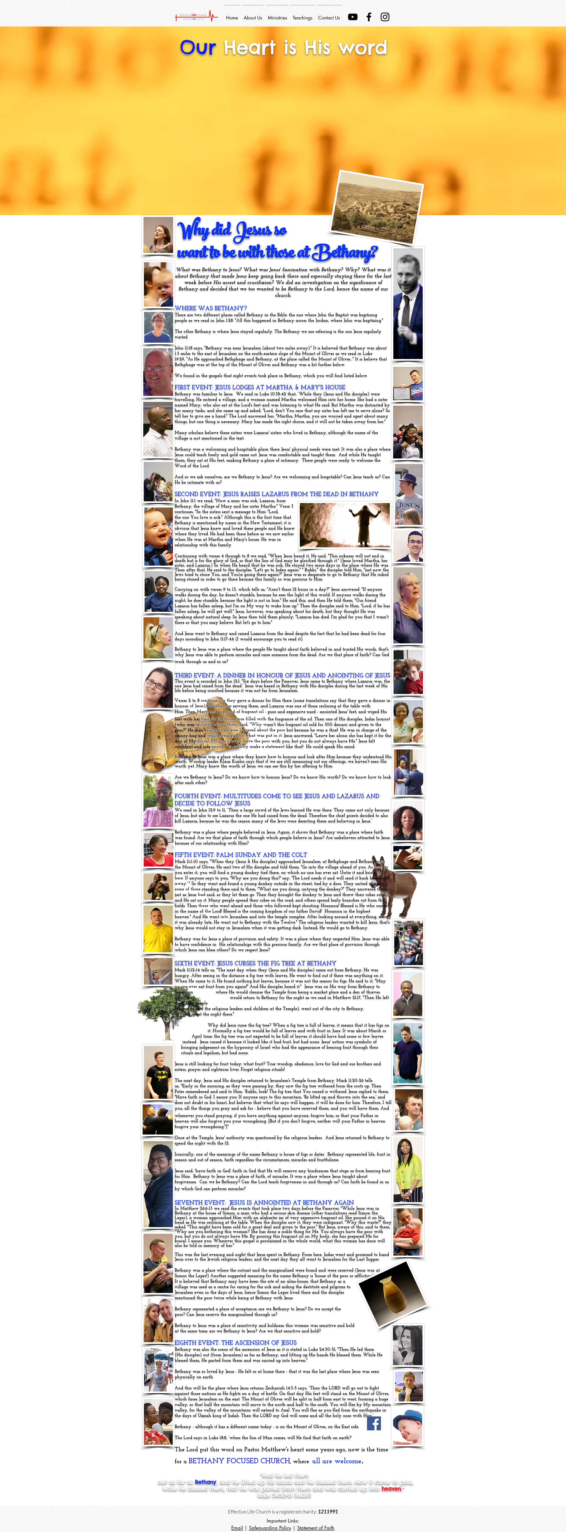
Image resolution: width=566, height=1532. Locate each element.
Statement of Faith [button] (316, 1528)
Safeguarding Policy (270, 1528)
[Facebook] (369, 17)
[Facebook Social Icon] (374, 1423)
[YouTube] (353, 17)
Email (237, 1528)
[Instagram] (385, 17)
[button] (277, 16)
